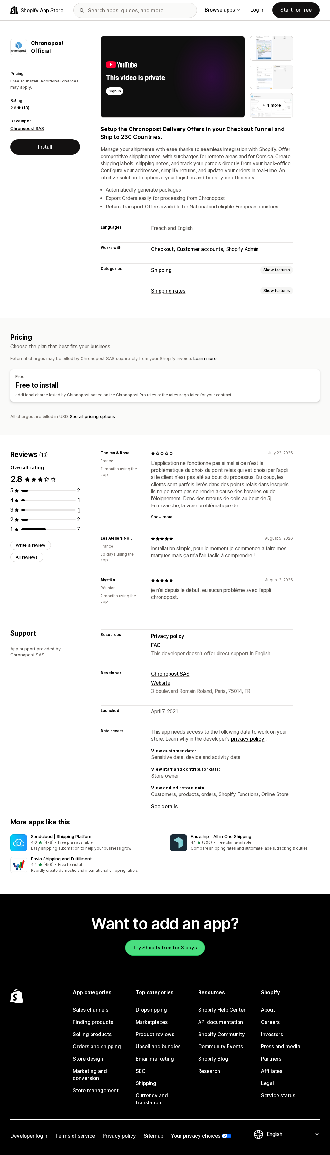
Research (209, 1071)
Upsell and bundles (158, 1047)
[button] (85, 843)
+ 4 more (271, 105)
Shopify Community (221, 1034)
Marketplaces (152, 1022)
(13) (25, 107)
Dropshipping (151, 1010)
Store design (88, 1059)
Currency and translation (152, 1099)
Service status (278, 1095)
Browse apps (220, 10)
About (268, 1010)
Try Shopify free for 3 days (165, 948)
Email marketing (155, 1059)
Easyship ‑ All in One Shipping (221, 836)
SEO (141, 1071)
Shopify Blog (213, 1059)
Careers (270, 1022)
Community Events (220, 1047)
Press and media (280, 1047)
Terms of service (75, 1136)
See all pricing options (92, 416)
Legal (267, 1083)
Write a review (30, 545)
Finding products (93, 1022)
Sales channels (90, 1010)
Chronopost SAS (27, 128)
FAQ (155, 645)
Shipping (161, 270)
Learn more (205, 358)
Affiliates (271, 1071)
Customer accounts (200, 249)
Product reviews (155, 1034)
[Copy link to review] (133, 453)
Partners (271, 1059)
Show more (161, 517)
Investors (272, 1034)
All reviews (27, 557)
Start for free (296, 10)
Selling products (92, 1034)
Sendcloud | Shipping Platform (61, 836)
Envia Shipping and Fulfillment (61, 858)
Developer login (28, 1136)
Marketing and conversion (90, 1074)
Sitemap (153, 1136)
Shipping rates (168, 291)
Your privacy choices (195, 1136)
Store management (96, 1090)
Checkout (162, 249)
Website (160, 683)
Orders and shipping (97, 1047)
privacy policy (247, 739)
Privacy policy (167, 636)
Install (45, 147)
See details (164, 807)
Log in (257, 10)
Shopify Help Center (222, 1010)
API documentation (220, 1022)
